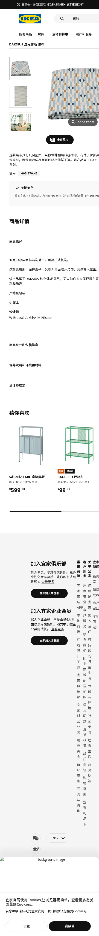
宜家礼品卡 (84, 813)
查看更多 (47, 582)
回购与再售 (78, 800)
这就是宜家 (89, 596)
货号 (12, 173)
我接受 (70, 926)
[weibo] (36, 849)
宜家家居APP (80, 596)
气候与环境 (89, 697)
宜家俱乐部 (78, 686)
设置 (26, 926)
